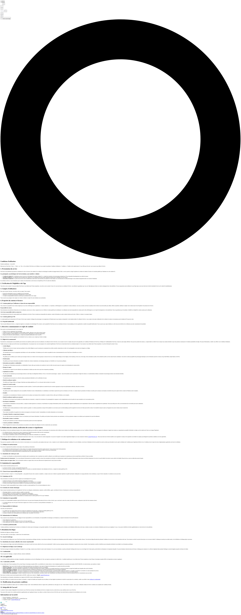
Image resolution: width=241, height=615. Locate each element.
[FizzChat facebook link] (1, 608)
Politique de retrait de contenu (38, 612)
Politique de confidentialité (6, 612)
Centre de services (9, 610)
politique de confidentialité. (95, 579)
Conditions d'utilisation (15, 612)
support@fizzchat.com (92, 436)
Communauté (3, 610)
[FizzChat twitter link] (3, 608)
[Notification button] (3, 4)
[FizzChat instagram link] (5, 608)
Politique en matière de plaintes (26, 612)
